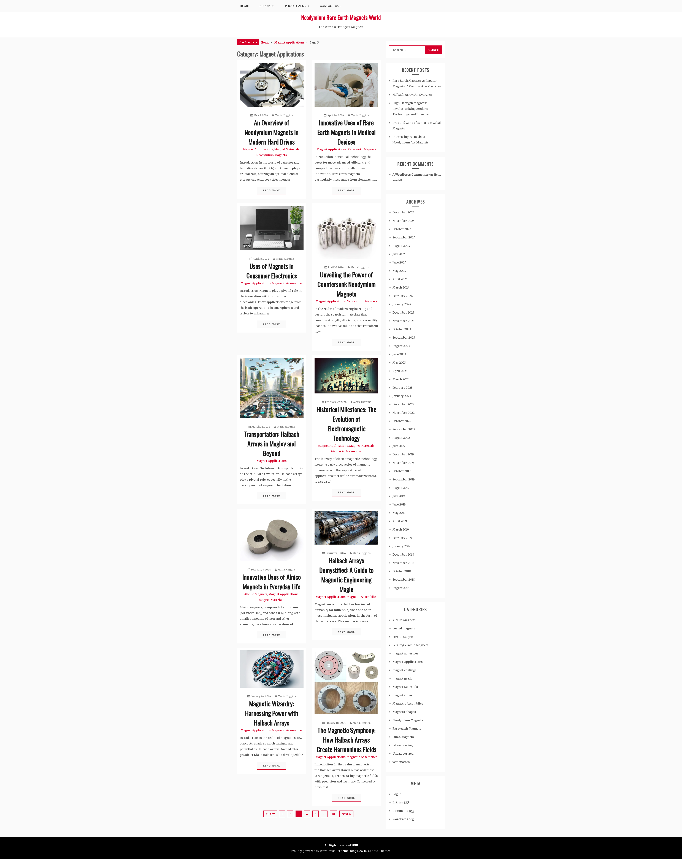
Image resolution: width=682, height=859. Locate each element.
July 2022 (399, 446)
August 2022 (401, 437)
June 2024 (399, 262)
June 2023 (399, 354)
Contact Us (329, 6)
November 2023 (403, 321)
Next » (346, 814)
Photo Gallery (297, 6)
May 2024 (399, 271)
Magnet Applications (258, 149)
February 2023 (402, 387)
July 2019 (399, 496)
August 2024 (401, 246)
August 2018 (401, 588)
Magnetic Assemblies (287, 283)
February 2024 (403, 296)
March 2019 (401, 529)
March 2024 (401, 287)
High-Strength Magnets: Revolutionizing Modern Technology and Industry (411, 108)
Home (244, 6)
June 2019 (399, 504)
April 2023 (400, 371)
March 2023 (401, 379)
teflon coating (403, 745)
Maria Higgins (284, 115)
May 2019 (399, 513)
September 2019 (404, 479)
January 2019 (401, 546)
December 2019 (403, 454)
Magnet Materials (287, 149)
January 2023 (402, 396)
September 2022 (404, 429)
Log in (397, 794)
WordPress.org (403, 819)
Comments (403, 810)
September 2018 (404, 579)
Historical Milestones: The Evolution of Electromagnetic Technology (346, 423)
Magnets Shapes (404, 712)
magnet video (402, 695)
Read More (271, 190)
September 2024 (404, 237)
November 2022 (404, 412)
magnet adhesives (405, 653)
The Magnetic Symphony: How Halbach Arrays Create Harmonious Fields (346, 739)
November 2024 (404, 220)
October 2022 (402, 421)
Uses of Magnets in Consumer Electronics (271, 270)
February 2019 (402, 538)
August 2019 (401, 488)
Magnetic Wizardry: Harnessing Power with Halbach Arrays (271, 713)
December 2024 (404, 212)
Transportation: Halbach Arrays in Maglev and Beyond (271, 443)
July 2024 (399, 254)
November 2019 (403, 462)
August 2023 (401, 346)
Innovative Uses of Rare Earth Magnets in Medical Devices (346, 132)
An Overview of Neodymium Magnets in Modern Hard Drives (272, 132)
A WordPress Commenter (411, 174)
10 (333, 814)
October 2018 (402, 571)
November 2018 (403, 563)
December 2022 (403, 404)
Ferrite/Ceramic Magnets (410, 645)
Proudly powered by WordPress (313, 851)
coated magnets (404, 628)
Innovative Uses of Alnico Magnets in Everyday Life (271, 581)
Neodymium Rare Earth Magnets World (341, 17)
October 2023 (402, 329)
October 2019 (402, 471)
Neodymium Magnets (271, 155)
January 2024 (402, 304)
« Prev (270, 814)
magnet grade (402, 678)
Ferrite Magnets (404, 636)
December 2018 (403, 554)
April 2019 (400, 521)
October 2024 (402, 229)
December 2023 (403, 312)
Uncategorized (403, 753)
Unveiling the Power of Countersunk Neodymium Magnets (346, 284)
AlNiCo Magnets (255, 594)
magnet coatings (404, 670)
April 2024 (400, 279)
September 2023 (404, 337)
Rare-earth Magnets (362, 149)
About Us (266, 6)
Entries (401, 802)
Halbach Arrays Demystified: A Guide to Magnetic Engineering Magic (346, 575)
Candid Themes (379, 851)
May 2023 (399, 362)
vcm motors (401, 762)
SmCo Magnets (403, 737)
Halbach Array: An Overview (412, 94)
